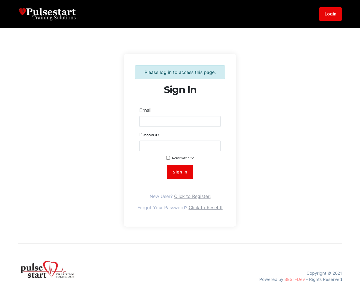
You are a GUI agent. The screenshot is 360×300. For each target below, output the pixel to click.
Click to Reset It (206, 207)
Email (145, 110)
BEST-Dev (294, 279)
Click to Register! (192, 196)
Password (150, 134)
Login (330, 14)
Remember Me (183, 158)
